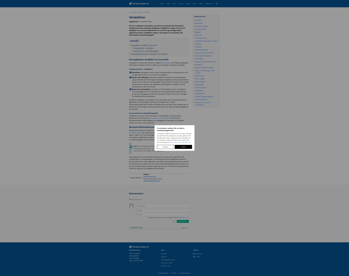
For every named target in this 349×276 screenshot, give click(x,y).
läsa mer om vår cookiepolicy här (181, 142)
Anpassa (165, 147)
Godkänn (183, 147)
